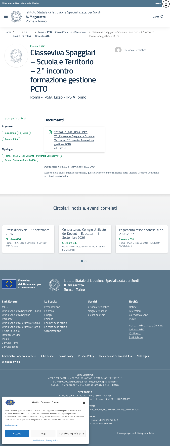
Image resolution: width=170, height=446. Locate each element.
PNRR (132, 319)
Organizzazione (52, 331)
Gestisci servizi (11, 424)
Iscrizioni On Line (11, 335)
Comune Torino (10, 347)
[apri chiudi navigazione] (6, 17)
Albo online (47, 356)
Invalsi (5, 339)
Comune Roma (10, 343)
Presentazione (52, 307)
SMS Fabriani (136, 337)
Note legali (143, 356)
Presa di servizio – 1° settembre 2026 (27, 231)
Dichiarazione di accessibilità (115, 356)
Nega (43, 433)
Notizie (133, 307)
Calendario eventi (138, 315)
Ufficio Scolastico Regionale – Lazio (21, 311)
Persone (48, 319)
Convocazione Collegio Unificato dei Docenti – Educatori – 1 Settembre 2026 (84, 233)
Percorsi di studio (96, 315)
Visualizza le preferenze (71, 433)
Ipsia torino (10, 133)
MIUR (5, 307)
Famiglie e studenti (97, 311)
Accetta (17, 433)
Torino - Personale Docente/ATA (20, 160)
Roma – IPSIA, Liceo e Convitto (146, 325)
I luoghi (48, 315)
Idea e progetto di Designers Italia (135, 433)
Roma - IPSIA (11, 139)
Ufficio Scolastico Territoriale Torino (21, 327)
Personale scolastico (98, 307)
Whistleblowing (11, 362)
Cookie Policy (38, 440)
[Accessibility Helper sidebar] (166, 4)
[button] (84, 402)
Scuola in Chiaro (11, 331)
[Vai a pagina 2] (85, 261)
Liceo (25, 133)
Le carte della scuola (55, 327)
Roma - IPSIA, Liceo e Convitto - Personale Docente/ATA (32, 155)
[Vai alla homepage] (16, 17)
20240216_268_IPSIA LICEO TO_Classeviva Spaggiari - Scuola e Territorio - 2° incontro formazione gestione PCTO (74, 138)
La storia (49, 311)
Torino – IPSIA (136, 329)
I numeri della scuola (55, 323)
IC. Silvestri (135, 333)
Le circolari (135, 311)
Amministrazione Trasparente (19, 356)
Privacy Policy (52, 440)
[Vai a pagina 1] (82, 261)
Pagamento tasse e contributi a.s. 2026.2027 (141, 231)
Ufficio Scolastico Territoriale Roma (21, 323)
